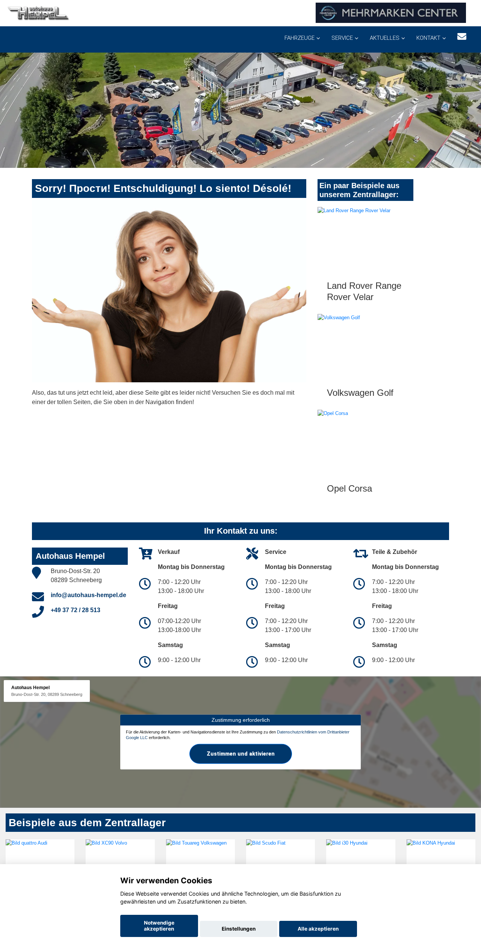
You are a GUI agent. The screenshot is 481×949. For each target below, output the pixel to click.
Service (342, 38)
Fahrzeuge (299, 38)
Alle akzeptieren (318, 929)
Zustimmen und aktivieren (241, 754)
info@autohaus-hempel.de (88, 595)
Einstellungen (239, 929)
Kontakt (428, 38)
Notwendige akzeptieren (159, 926)
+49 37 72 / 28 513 (75, 610)
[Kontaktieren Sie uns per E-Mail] (461, 37)
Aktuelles (384, 38)
